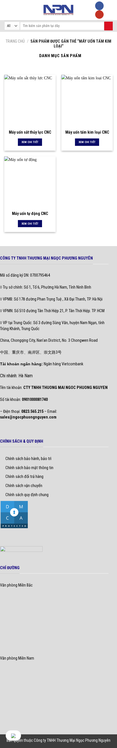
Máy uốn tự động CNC (30, 213)
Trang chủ (15, 41)
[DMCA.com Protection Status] (14, 514)
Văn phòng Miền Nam (17, 658)
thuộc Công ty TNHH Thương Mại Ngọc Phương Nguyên (67, 740)
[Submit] (108, 26)
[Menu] (7, 9)
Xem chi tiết (30, 142)
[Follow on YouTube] (99, 14)
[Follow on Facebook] (99, 5)
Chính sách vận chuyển (23, 485)
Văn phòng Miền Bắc (16, 585)
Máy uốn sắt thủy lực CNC (30, 132)
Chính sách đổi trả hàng (24, 476)
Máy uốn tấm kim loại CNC (87, 132)
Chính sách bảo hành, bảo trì (28, 458)
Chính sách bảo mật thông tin (29, 467)
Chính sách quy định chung (27, 494)
